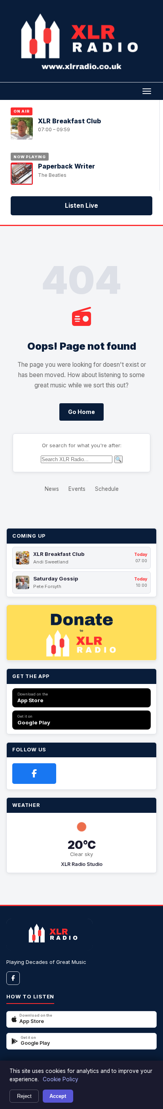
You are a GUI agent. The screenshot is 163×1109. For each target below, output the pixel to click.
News (52, 489)
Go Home (81, 411)
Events (76, 489)
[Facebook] (34, 773)
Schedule (107, 489)
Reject (24, 1096)
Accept (57, 1096)
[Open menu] (146, 91)
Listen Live (81, 205)
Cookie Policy (60, 1079)
